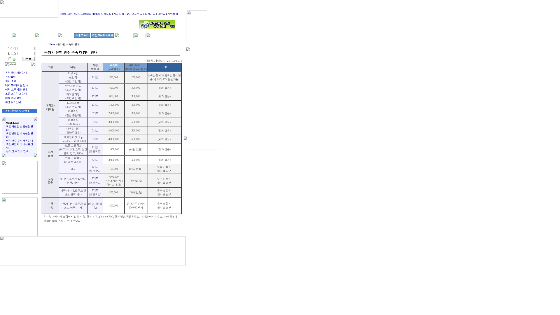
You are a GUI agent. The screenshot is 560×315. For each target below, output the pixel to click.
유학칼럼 (10, 76)
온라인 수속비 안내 (17, 151)
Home (63, 13)
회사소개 (73, 13)
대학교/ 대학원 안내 (16, 85)
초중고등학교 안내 (16, 93)
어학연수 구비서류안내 (19, 140)
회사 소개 (10, 81)
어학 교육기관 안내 (16, 89)
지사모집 (119, 13)
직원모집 (106, 13)
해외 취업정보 (13, 98)
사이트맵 (173, 13)
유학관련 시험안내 (16, 72)
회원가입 (150, 13)
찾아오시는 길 (134, 13)
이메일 (161, 13)
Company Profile (89, 13)
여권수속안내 (13, 102)
